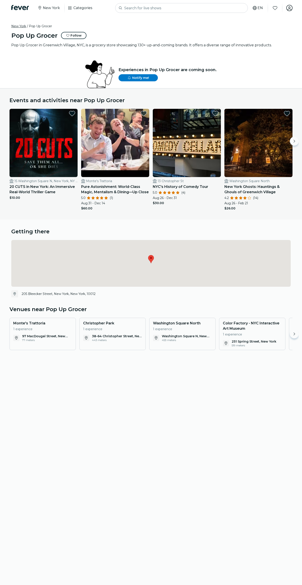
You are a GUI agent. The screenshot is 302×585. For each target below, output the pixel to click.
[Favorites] (275, 8)
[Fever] (20, 7)
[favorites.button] (72, 113)
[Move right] (294, 141)
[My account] (289, 8)
